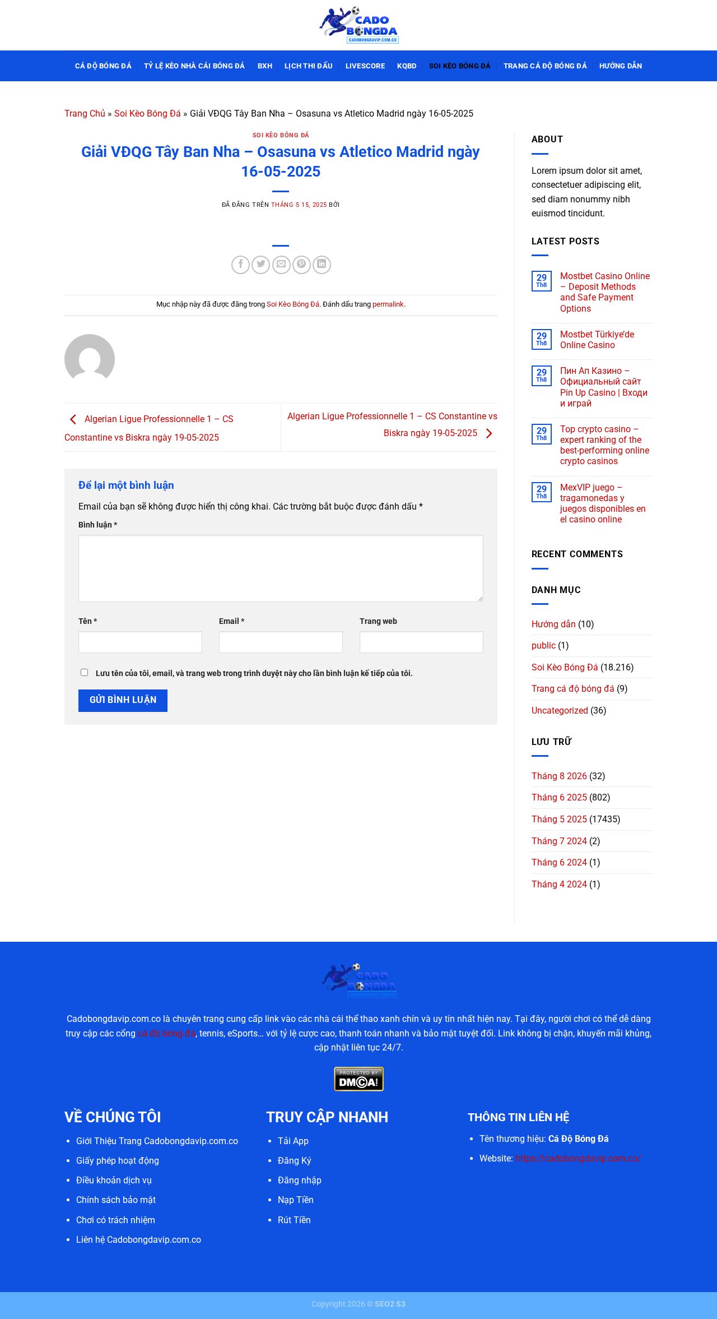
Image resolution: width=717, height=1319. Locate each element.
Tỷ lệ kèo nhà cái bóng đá (194, 66)
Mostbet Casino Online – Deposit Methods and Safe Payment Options (605, 292)
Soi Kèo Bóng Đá (460, 66)
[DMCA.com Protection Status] (359, 1078)
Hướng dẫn (620, 66)
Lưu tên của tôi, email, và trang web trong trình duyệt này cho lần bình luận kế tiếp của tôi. (254, 673)
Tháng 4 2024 (559, 884)
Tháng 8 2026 (559, 776)
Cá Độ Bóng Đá (103, 66)
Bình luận (97, 525)
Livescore (365, 66)
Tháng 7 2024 (559, 841)
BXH (265, 66)
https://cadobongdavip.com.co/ (578, 1158)
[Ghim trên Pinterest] (301, 265)
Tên (87, 621)
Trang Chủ (84, 113)
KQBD (406, 66)
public (544, 645)
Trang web (378, 621)
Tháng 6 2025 (559, 797)
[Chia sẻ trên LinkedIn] (322, 265)
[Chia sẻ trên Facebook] (240, 265)
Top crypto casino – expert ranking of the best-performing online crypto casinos (604, 445)
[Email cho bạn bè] (281, 265)
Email (231, 621)
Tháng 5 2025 (559, 819)
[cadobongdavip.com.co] (358, 25)
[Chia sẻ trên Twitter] (261, 265)
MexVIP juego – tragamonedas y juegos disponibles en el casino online (603, 503)
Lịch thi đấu (309, 66)
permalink (388, 304)
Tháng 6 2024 (559, 862)
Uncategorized (560, 710)
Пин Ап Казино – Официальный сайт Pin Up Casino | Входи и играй (604, 387)
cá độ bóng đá (166, 1033)
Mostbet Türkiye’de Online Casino (597, 339)
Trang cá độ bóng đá (545, 66)
